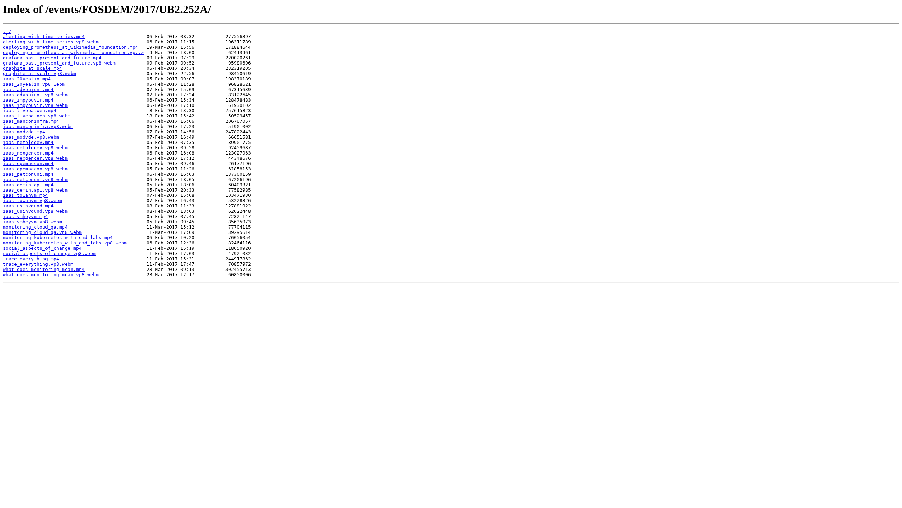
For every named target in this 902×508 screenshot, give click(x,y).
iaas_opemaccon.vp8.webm (35, 168)
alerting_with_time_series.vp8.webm (51, 41)
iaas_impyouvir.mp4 (28, 100)
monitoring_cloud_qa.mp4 (35, 227)
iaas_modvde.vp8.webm (31, 137)
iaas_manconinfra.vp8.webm (38, 126)
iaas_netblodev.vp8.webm (35, 147)
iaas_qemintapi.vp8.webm (35, 190)
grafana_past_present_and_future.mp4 (52, 57)
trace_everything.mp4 (31, 258)
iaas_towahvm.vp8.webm (32, 200)
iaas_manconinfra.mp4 (31, 121)
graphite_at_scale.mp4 (32, 68)
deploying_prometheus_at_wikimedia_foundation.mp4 (70, 47)
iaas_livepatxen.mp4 (29, 110)
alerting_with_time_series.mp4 (44, 36)
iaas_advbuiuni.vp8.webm (35, 94)
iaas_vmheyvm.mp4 (25, 216)
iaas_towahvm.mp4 (25, 195)
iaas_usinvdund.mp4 (28, 205)
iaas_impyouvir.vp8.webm (35, 105)
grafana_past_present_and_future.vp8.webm (59, 63)
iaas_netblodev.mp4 (28, 142)
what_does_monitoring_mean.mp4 (44, 269)
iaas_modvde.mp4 (24, 131)
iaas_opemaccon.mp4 (28, 163)
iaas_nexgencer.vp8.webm (35, 158)
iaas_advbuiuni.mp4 (28, 89)
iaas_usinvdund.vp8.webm (35, 211)
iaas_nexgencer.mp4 (28, 153)
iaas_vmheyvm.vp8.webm (32, 221)
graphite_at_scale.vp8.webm (39, 73)
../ (7, 31)
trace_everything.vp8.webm (38, 264)
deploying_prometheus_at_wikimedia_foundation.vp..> (73, 52)
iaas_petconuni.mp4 (28, 174)
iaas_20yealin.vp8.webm (34, 84)
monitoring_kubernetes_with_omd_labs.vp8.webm (65, 243)
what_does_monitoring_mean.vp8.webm (51, 274)
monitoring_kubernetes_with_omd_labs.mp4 (58, 237)
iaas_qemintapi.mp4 (28, 184)
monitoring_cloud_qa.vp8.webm (42, 232)
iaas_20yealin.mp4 (27, 78)
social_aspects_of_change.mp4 (42, 248)
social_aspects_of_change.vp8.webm (49, 253)
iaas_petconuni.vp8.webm (35, 179)
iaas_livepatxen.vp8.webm (36, 116)
